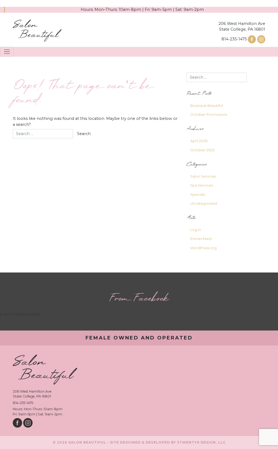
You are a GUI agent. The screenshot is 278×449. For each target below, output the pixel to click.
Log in (195, 230)
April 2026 (198, 141)
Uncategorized (203, 203)
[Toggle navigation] (7, 52)
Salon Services (203, 176)
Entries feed (200, 239)
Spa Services (201, 185)
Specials (197, 195)
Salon (36, 30)
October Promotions (208, 115)
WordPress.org (203, 248)
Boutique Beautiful (206, 106)
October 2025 (202, 150)
